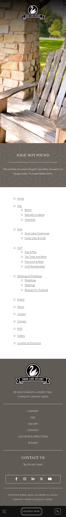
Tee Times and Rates (36, 257)
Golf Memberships (35, 266)
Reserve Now (31, 511)
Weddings (30, 280)
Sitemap (33, 443)
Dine (19, 229)
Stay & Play (31, 252)
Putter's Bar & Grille (35, 238)
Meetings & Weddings (29, 276)
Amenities (30, 220)
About (20, 307)
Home (20, 198)
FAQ (19, 328)
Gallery (21, 336)
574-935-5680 (34, 465)
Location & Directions (29, 343)
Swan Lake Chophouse (37, 233)
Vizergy (49, 500)
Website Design (33, 500)
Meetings (30, 285)
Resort (28, 210)
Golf (19, 248)
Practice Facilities (34, 261)
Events (21, 299)
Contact (21, 321)
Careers (21, 314)
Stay (19, 206)
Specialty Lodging (34, 215)
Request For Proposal (36, 290)
